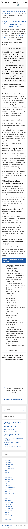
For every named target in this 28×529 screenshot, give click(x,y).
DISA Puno (7, 498)
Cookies (6, 527)
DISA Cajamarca (9, 489)
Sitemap (21, 527)
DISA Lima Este (9, 473)
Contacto (16, 527)
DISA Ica (7, 483)
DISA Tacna (8, 500)
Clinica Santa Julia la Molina (12, 447)
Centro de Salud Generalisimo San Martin (13, 439)
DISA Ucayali (8, 462)
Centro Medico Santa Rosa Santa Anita (12, 435)
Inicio (3, 11)
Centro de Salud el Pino (11, 432)
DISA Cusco (8, 470)
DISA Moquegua (9, 515)
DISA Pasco (8, 519)
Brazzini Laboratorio (10, 426)
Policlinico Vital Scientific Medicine (11, 443)
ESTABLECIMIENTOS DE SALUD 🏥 (9, 525)
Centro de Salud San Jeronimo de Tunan (13, 423)
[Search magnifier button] (23, 409)
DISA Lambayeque (10, 487)
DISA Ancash (8, 504)
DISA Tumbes (8, 506)
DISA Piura (7, 485)
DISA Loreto (8, 481)
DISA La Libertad (9, 494)
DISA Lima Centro (9, 468)
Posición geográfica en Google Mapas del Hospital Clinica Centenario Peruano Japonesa (14, 78)
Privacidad (11, 527)
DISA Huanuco (8, 477)
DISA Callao (8, 460)
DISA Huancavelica (10, 512)
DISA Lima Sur (8, 466)
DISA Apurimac (9, 510)
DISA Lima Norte (9, 464)
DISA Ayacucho (9, 508)
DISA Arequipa (8, 496)
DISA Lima (7, 475)
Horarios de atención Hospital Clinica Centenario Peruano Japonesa (13, 67)
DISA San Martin (9, 479)
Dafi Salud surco (9, 429)
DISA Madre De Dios (10, 517)
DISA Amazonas (9, 502)
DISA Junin (7, 491)
